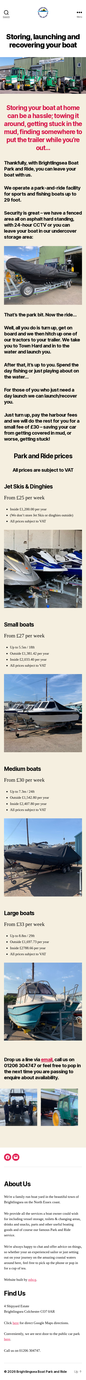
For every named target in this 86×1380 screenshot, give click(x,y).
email (46, 1059)
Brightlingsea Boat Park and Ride (41, 1372)
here (16, 1323)
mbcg (32, 1279)
